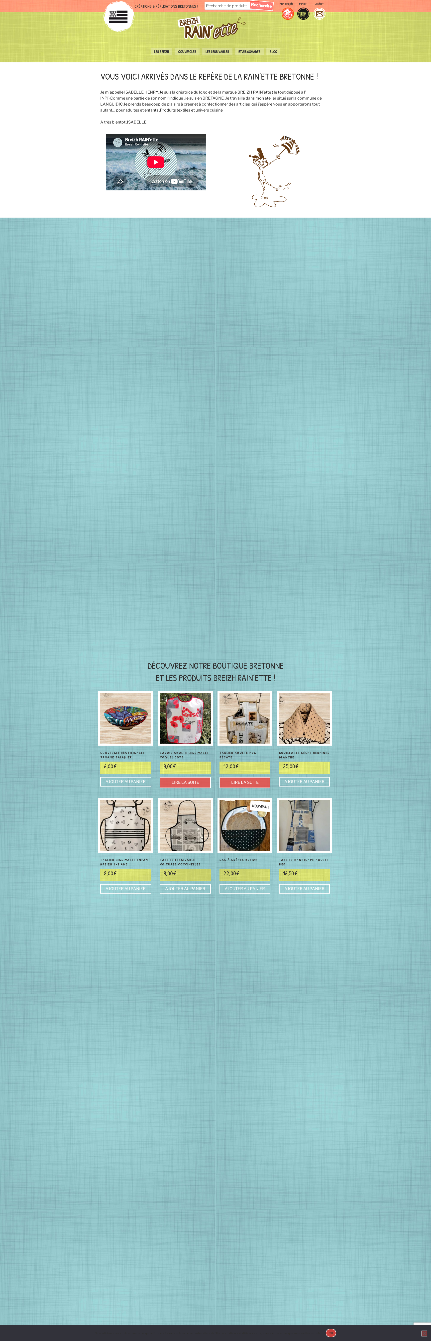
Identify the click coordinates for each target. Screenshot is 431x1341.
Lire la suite (185, 782)
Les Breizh (161, 51)
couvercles (187, 51)
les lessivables (217, 51)
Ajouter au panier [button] (126, 781)
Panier (303, 3)
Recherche (261, 5)
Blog (273, 51)
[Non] (424, 1334)
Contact (319, 3)
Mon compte (286, 3)
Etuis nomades (249, 51)
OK (331, 1333)
